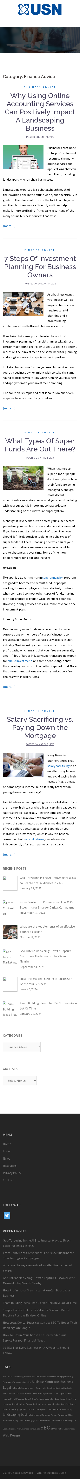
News (6, 1158)
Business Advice (40, 87)
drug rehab (50, 1399)
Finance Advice (40, 250)
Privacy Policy (12, 1173)
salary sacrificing (58, 766)
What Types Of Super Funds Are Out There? (40, 445)
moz (65, 1415)
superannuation (52, 577)
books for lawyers (15, 1382)
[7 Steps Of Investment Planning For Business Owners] (23, 303)
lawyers (37, 1415)
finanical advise (9, 1409)
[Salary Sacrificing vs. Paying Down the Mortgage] (23, 764)
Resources (10, 1166)
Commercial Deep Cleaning (47, 1388)
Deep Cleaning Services (42, 1393)
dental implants (60, 1393)
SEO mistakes (57, 1429)
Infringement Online (45, 1409)
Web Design (11, 1435)
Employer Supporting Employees (31, 1404)
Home (7, 1144)
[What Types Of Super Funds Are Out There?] (23, 478)
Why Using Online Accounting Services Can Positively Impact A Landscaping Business (40, 111)
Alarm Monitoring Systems (58, 1376)
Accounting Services (22, 1376)
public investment (20, 661)
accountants (8, 1376)
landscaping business (18, 1414)
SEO (45, 1427)
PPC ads (60, 1420)
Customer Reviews (24, 1393)
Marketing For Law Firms (52, 1415)
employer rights (10, 1404)
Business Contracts (46, 1382)
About (7, 1151)
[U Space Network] (40, 9)
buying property (28, 1388)
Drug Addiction (38, 1399)
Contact (8, 1180)
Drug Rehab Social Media (65, 1399)
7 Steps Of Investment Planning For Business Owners (40, 266)
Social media (69, 1429)
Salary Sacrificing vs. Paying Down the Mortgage (40, 727)
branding (27, 1382)
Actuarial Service (39, 1376)
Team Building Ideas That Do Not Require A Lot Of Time (40, 1303)
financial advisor (33, 839)
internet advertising (63, 1409)
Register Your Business (19, 1429)
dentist (28, 1399)
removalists (35, 1429)
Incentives (30, 1409)
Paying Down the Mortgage (23, 1420)
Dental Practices (17, 1399)
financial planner (68, 1404)
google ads (21, 1409)
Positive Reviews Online (46, 1420)
